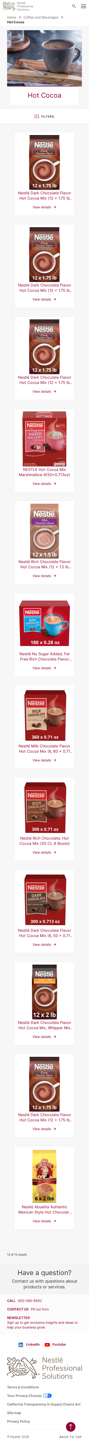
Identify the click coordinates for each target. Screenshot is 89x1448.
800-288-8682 (30, 1301)
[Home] (18, 6)
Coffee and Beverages (40, 17)
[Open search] (74, 6)
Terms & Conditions (23, 1387)
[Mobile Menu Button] (83, 6)
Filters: (48, 116)
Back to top (71, 1437)
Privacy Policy (18, 1421)
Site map (14, 1413)
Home (11, 17)
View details (44, 173)
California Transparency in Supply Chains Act (43, 1404)
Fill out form (40, 1309)
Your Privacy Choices (24, 1396)
